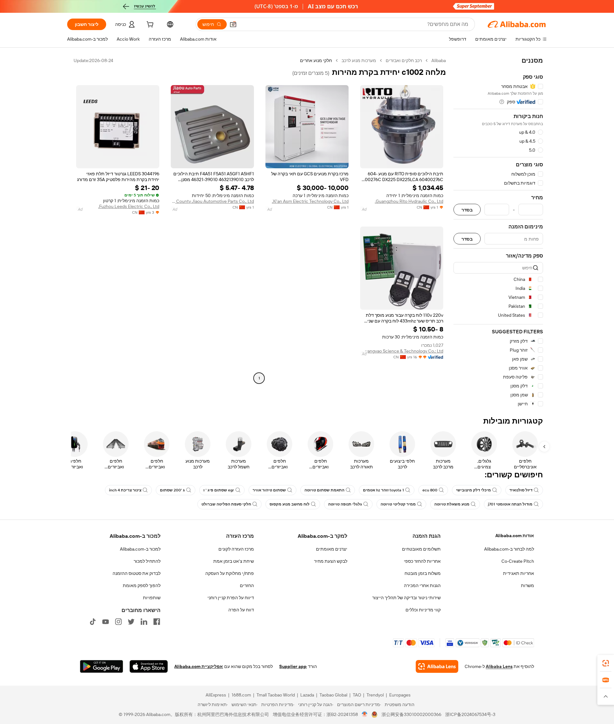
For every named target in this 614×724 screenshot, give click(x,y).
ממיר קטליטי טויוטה (398, 504)
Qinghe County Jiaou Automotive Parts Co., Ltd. (212, 201)
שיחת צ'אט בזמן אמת (233, 561)
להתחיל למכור (147, 561)
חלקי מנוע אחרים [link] (316, 60)
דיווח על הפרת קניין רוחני (231, 597)
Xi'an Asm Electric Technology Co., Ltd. (310, 201)
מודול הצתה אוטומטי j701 (510, 504)
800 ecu (429, 490)
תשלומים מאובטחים (421, 549)
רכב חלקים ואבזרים (404, 60)
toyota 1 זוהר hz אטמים (383, 490)
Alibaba (438, 60)
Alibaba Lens (499, 666)
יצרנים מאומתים (331, 549)
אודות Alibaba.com (514, 535)
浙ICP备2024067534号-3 (470, 714)
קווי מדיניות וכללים (423, 609)
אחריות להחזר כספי (422, 561)
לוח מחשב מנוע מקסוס (290, 504)
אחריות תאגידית (518, 573)
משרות (527, 585)
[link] (605, 663)
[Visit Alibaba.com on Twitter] (131, 621)
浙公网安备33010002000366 (411, 714)
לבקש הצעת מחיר (330, 561)
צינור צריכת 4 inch (125, 490)
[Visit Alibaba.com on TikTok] (93, 621)
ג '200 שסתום (172, 490)
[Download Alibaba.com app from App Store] (149, 666)
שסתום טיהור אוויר (269, 490)
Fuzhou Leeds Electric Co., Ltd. (128, 206)
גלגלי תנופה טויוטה (345, 504)
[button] (233, 24)
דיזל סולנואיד (520, 490)
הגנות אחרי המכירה (422, 585)
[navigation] (498, 232)
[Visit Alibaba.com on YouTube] (105, 621)
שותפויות (152, 597)
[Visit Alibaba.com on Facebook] (157, 621)
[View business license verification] (365, 714)
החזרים (247, 585)
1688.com (241, 694)
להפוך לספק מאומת (142, 585)
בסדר (467, 209)
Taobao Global (333, 694)
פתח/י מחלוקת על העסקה (229, 573)
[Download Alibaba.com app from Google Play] (101, 666)
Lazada (307, 694)
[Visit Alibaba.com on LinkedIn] (144, 621)
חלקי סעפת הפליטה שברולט (226, 504)
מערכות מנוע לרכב (359, 60)
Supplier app (293, 666)
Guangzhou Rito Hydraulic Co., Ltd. (409, 201)
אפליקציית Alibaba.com (198, 666)
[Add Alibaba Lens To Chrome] (437, 666)
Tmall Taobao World (275, 694)
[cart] (149, 25)
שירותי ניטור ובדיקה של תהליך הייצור (406, 597)
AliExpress (216, 694)
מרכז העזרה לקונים (236, 549)
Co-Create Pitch (517, 561)
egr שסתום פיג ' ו (218, 490)
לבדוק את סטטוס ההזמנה (137, 573)
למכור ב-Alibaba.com (140, 549)
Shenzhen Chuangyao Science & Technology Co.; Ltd (401, 351)
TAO (357, 694)
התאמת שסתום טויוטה (324, 490)
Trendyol (375, 694)
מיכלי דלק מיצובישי (473, 490)
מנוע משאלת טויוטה (451, 504)
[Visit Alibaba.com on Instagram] (118, 621)
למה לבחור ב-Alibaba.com (509, 549)
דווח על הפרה (241, 609)
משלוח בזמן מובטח (423, 573)
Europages (400, 694)
